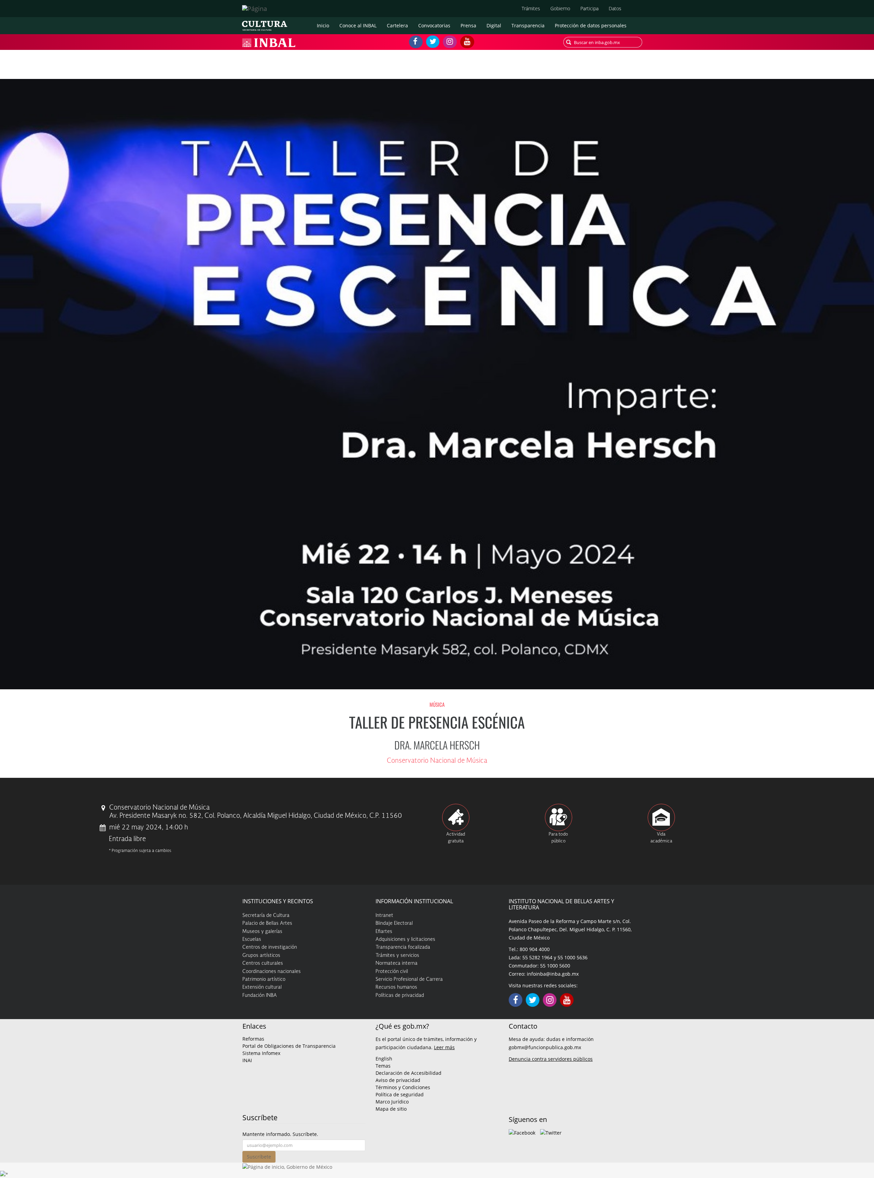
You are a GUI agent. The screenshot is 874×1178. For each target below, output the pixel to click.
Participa (589, 8)
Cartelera (397, 25)
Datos (615, 8)
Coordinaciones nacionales (271, 971)
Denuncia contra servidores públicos (551, 1059)
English (384, 1058)
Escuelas (251, 939)
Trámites (531, 8)
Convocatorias (434, 25)
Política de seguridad (400, 1094)
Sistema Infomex (261, 1053)
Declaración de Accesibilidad (408, 1073)
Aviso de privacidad (398, 1080)
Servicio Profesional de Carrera (409, 979)
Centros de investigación (269, 947)
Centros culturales (262, 963)
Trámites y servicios (397, 955)
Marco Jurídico (392, 1101)
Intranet (384, 915)
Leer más (444, 1047)
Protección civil (392, 971)
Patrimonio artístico (263, 979)
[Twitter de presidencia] (551, 1132)
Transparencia (528, 25)
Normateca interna (397, 963)
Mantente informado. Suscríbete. (280, 1134)
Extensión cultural (262, 987)
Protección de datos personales (590, 25)
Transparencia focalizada (403, 947)
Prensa (468, 25)
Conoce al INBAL (358, 25)
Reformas (253, 1038)
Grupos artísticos (261, 955)
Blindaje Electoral (394, 923)
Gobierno (560, 8)
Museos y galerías (262, 931)
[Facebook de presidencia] (522, 1132)
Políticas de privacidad (400, 995)
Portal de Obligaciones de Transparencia (289, 1046)
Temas (383, 1065)
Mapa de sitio (391, 1109)
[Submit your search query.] (568, 42)
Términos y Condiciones (403, 1087)
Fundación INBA (259, 995)
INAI (247, 1060)
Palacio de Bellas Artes (267, 923)
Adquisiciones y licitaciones (405, 939)
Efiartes (384, 931)
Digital (494, 25)
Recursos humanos (396, 987)
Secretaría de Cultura (266, 915)
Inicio (323, 25)
